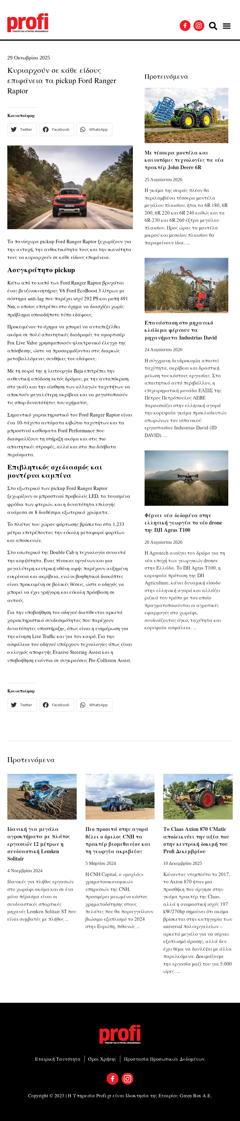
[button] (213, 26)
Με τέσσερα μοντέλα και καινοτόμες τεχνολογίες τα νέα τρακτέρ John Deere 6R (184, 160)
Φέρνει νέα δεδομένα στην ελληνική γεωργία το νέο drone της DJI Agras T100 (183, 522)
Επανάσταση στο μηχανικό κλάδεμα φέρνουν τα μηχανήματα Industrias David (181, 330)
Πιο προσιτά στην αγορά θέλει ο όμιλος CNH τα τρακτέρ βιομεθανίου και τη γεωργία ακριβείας (118, 840)
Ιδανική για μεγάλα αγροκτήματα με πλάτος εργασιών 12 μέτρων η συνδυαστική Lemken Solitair (38, 843)
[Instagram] (198, 25)
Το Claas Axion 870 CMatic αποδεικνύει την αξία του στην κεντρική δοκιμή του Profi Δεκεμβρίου (196, 840)
